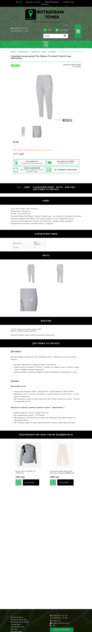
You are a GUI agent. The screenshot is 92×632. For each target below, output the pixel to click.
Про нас (19, 2)
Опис (27, 187)
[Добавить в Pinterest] (67, 120)
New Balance (37, 243)
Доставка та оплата (33, 2)
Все (19, 187)
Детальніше (29, 482)
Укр (63, 25)
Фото (59, 187)
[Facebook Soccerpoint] (50, 625)
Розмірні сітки (68, 2)
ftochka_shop (56, 621)
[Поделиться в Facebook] (64, 120)
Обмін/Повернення (52, 2)
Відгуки (70, 187)
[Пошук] (65, 36)
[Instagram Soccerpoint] (54, 625)
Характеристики (43, 187)
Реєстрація (64, 30)
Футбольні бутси (17, 617)
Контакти (45, 4)
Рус (67, 25)
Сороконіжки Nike (17, 627)
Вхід (50, 30)
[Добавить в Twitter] (70, 120)
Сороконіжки (16, 624)
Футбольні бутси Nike (19, 619)
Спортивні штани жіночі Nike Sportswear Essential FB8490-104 (62, 472)
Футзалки (14, 629)
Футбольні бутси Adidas (19, 622)
